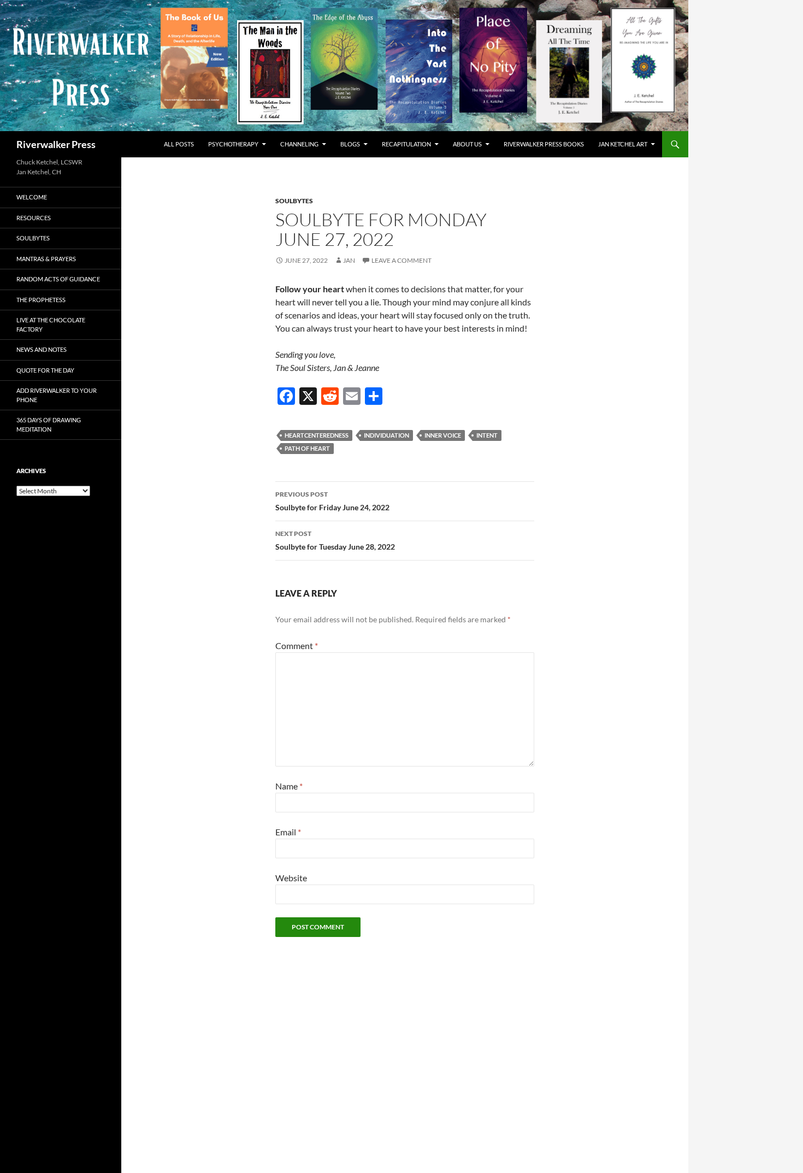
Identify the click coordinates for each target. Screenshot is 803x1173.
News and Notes (41, 349)
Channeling (299, 144)
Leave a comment (401, 260)
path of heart (307, 448)
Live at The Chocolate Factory (50, 324)
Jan (349, 260)
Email (288, 832)
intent (487, 435)
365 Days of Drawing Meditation (48, 424)
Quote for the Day (45, 370)
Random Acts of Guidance (58, 278)
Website (291, 878)
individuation (386, 435)
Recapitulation (406, 144)
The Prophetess (41, 299)
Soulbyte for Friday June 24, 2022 (332, 501)
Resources (33, 217)
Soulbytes (294, 201)
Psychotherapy (233, 144)
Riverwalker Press (56, 144)
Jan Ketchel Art (622, 144)
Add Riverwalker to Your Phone (56, 395)
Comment (296, 645)
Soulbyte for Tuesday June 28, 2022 (335, 540)
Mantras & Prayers (46, 258)
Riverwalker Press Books (544, 144)
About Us (467, 144)
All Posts (179, 144)
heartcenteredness (317, 435)
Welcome (31, 197)
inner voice (442, 435)
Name (289, 786)
